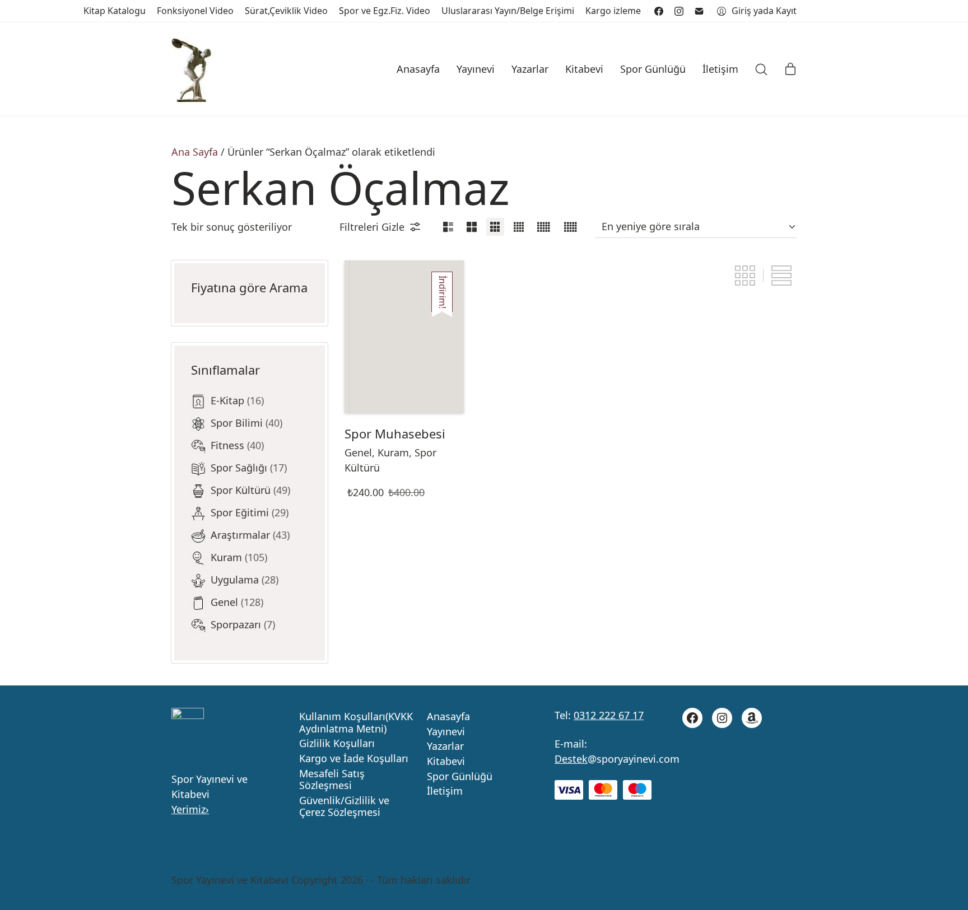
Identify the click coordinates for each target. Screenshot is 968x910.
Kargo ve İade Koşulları (353, 759)
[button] (380, 227)
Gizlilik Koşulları (337, 744)
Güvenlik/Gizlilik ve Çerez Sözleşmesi (344, 807)
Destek (571, 759)
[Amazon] (752, 718)
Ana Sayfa (194, 151)
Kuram (393, 452)
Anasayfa (448, 717)
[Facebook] (658, 11)
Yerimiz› (190, 809)
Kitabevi (446, 761)
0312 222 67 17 (609, 715)
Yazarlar (445, 746)
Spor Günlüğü (459, 777)
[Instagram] (678, 11)
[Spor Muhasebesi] (404, 336)
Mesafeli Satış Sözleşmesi (332, 780)
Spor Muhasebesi (395, 433)
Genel (358, 452)
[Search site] (761, 69)
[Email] (699, 11)
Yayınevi (446, 732)
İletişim (445, 791)
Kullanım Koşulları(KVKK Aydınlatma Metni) (356, 723)
